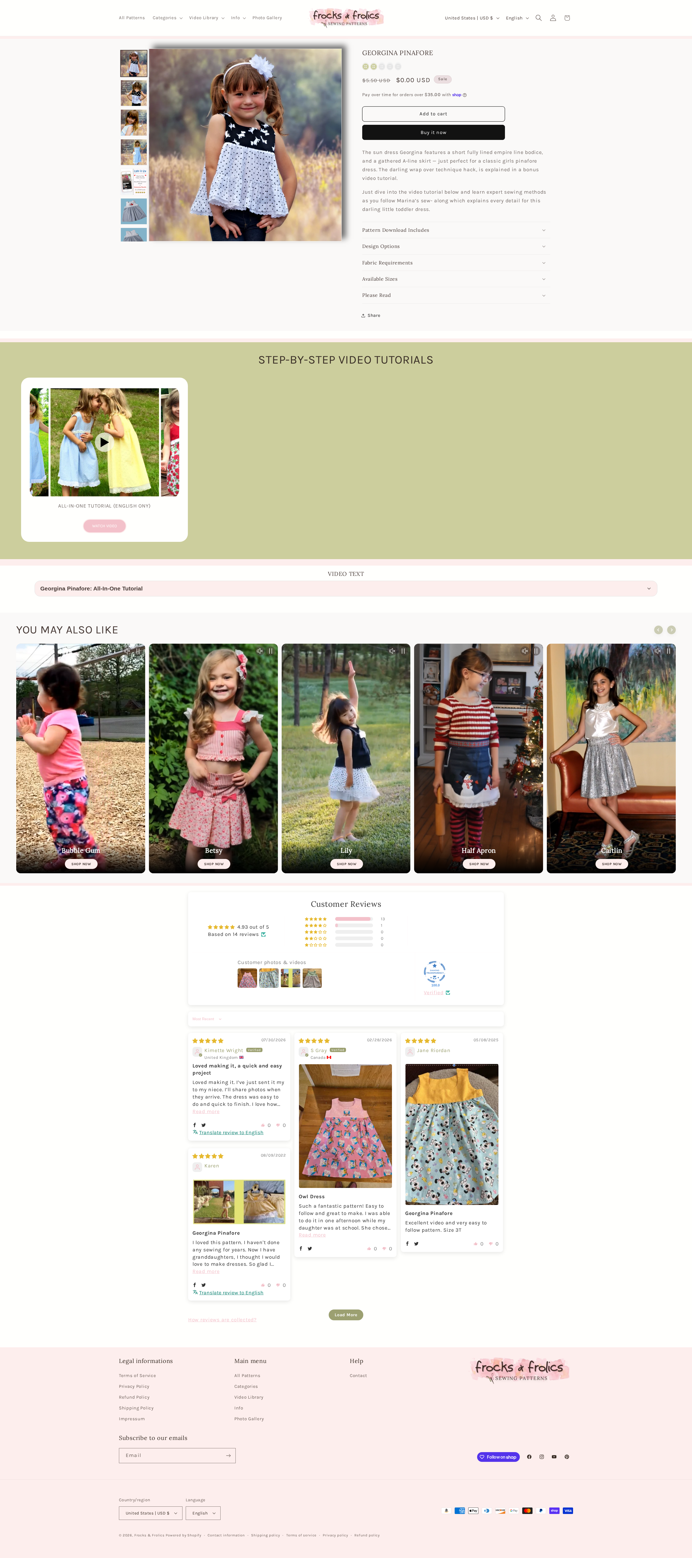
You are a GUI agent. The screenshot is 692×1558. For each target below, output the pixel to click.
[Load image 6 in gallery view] (134, 211)
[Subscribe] (228, 1455)
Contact (358, 1375)
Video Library (248, 1397)
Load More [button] (346, 1314)
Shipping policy (265, 1535)
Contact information (226, 1535)
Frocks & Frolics (149, 1535)
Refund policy (367, 1535)
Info (238, 1408)
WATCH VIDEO (104, 525)
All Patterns (247, 1375)
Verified (434, 992)
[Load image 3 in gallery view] (134, 122)
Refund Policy (134, 1397)
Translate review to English (231, 1132)
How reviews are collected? (222, 1320)
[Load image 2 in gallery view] (134, 93)
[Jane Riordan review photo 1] (452, 1134)
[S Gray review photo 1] (345, 1126)
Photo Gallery (249, 1418)
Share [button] (374, 315)
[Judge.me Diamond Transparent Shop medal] (434, 972)
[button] (167, 18)
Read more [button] (205, 1111)
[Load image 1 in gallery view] (134, 63)
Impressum (132, 1418)
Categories (246, 1386)
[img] (208, 1041)
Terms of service (301, 1535)
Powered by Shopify (183, 1535)
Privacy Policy (134, 1386)
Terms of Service (137, 1375)
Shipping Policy (136, 1408)
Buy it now (434, 132)
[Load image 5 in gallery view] (134, 182)
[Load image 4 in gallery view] (134, 152)
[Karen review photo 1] (239, 1202)
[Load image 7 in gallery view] (134, 241)
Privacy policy (335, 1535)
